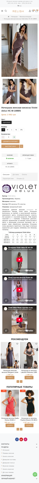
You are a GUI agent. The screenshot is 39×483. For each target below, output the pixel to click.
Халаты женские (8, 456)
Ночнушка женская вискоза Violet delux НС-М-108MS (20, 19)
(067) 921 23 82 (12, 3)
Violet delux (11, 196)
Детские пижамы (8, 472)
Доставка (16, 174)
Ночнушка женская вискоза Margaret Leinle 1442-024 (10, 372)
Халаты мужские (8, 469)
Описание (6, 174)
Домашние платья (9, 463)
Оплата (24, 174)
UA (20, 5)
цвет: (3, 119)
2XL (21, 129)
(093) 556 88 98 (26, 3)
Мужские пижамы (8, 466)
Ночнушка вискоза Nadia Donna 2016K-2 (10, 419)
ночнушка (30, 209)
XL (16, 129)
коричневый (6, 122)
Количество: (5, 134)
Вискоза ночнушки (25, 16)
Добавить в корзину (10, 141)
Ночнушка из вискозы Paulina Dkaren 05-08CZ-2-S (29, 420)
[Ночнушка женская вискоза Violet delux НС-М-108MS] (19, 50)
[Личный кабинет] (30, 11)
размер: (4, 127)
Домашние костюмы (9, 459)
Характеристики (8, 178)
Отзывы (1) (20, 178)
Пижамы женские (8, 453)
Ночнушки (14, 16)
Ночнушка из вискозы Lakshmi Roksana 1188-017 (29, 372)
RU (18, 5)
